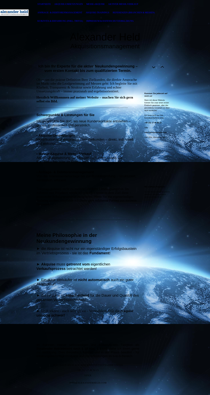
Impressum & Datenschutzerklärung (110, 21)
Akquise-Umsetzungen (68, 4)
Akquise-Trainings (97, 12)
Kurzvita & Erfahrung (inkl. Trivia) (60, 21)
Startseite (44, 4)
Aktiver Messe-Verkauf (123, 4)
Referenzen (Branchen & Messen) (134, 12)
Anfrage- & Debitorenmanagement (59, 12)
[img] (14, 12)
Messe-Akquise (95, 4)
